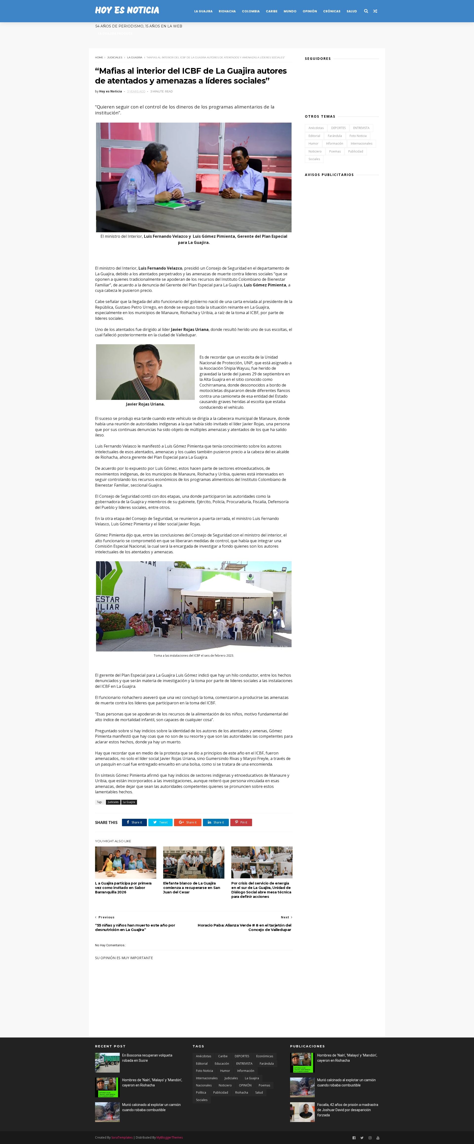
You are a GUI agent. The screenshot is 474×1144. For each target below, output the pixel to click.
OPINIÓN (245, 1085)
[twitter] (362, 1138)
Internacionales (361, 143)
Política (201, 1092)
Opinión (310, 11)
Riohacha (227, 11)
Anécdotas (316, 128)
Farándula (335, 136)
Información (334, 143)
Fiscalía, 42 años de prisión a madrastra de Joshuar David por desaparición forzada (347, 1110)
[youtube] (377, 1138)
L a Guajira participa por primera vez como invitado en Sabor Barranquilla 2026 (123, 887)
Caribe (271, 11)
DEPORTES (338, 128)
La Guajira (203, 11)
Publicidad (355, 151)
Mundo (290, 11)
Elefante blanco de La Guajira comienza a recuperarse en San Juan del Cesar (191, 887)
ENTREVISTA (361, 128)
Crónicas (331, 11)
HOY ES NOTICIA (127, 11)
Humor (313, 143)
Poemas (335, 151)
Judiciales (114, 57)
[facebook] (354, 1138)
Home (99, 57)
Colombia (251, 11)
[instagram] (370, 1138)
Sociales (314, 159)
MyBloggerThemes (170, 1137)
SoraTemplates (122, 1137)
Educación (222, 1063)
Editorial (314, 136)
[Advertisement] (342, 257)
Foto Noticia (358, 136)
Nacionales (204, 1085)
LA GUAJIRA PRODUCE (115, 33)
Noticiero (315, 151)
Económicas (264, 1056)
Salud (352, 11)
